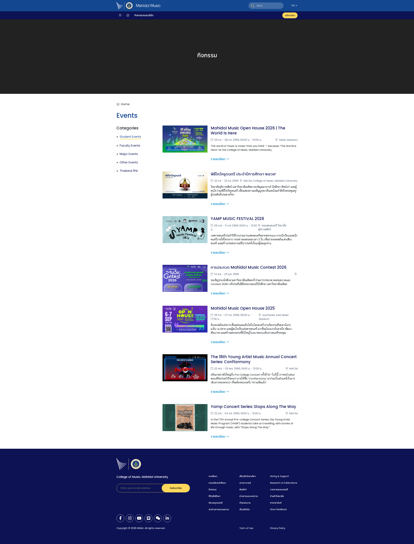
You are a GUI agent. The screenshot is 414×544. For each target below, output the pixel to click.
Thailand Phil (129, 171)
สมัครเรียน (290, 15)
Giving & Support (279, 476)
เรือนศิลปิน (244, 509)
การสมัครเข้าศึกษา (217, 482)
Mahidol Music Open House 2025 (243, 308)
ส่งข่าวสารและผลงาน (219, 509)
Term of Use (246, 528)
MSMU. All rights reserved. (151, 528)
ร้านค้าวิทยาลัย (277, 496)
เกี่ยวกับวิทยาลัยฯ (247, 476)
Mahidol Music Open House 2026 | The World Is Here (248, 130)
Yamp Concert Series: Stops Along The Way (253, 406)
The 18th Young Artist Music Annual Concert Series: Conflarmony (254, 359)
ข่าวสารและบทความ (248, 496)
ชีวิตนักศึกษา (214, 496)
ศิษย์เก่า (243, 489)
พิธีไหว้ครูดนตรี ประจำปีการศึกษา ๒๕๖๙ (243, 174)
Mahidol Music (148, 5)
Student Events (130, 137)
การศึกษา (213, 476)
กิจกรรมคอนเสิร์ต (143, 15)
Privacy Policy (277, 528)
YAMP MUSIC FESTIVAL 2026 (237, 218)
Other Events (129, 162)
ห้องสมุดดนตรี (216, 502)
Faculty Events (130, 145)
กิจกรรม (212, 489)
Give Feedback (278, 509)
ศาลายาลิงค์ (276, 502)
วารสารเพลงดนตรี (279, 489)
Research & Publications (283, 482)
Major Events (129, 154)
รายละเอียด (218, 159)
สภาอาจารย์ (245, 482)
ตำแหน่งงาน (245, 502)
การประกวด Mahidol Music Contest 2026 (248, 267)
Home (125, 104)
